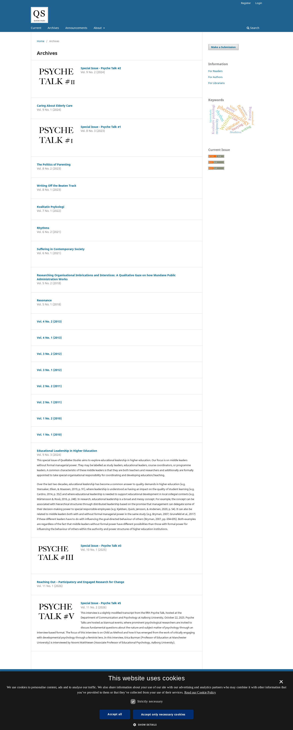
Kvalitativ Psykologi (50, 207)
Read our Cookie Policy (200, 692)
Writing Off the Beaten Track (56, 185)
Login (258, 3)
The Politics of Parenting (54, 164)
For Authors (215, 77)
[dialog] (146, 700)
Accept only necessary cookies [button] (163, 714)
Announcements (76, 28)
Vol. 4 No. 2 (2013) (49, 321)
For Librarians (216, 83)
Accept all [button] (115, 714)
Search (254, 28)
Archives (53, 28)
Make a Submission (223, 47)
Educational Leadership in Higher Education (67, 451)
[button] (146, 724)
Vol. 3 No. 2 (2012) (49, 354)
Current (36, 28)
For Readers (215, 71)
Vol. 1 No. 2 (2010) (49, 418)
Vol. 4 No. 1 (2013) (49, 337)
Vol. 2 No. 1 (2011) (49, 402)
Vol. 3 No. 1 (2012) (49, 370)
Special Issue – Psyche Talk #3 (101, 546)
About (98, 28)
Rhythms (43, 228)
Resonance (44, 300)
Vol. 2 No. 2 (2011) (49, 386)
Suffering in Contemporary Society (61, 249)
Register (246, 3)
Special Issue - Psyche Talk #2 (101, 68)
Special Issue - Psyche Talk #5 (101, 603)
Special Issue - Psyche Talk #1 (101, 127)
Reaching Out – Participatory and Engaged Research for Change (80, 582)
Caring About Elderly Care (54, 106)
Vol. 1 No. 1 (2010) (49, 434)
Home (40, 41)
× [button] (281, 683)
